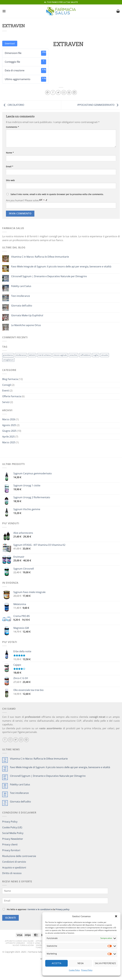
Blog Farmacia (10, 379)
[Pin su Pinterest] (69, 92)
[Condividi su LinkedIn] (74, 92)
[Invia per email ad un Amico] (63, 92)
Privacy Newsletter (12, 838)
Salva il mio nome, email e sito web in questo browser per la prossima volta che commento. (57, 194)
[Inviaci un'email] (21, 739)
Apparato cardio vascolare (19, 941)
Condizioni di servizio (14, 861)
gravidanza (8, 355)
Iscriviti (10, 917)
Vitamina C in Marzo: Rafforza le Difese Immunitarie (40, 256)
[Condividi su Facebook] (52, 92)
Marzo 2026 (8, 419)
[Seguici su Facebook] (5, 739)
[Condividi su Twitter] (58, 92)
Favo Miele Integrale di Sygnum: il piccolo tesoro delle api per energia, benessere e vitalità (61, 266)
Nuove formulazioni (23, 945)
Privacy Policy (86, 970)
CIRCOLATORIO (15, 105)
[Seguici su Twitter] (15, 739)
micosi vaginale (60, 355)
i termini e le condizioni (39, 909)
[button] (116, 916)
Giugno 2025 (9, 430)
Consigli (6, 385)
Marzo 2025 (8, 442)
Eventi (5, 390)
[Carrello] (118, 11)
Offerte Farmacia (11, 396)
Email (9, 166)
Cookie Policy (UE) (12, 827)
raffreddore (85, 355)
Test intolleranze (20, 296)
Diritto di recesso (12, 873)
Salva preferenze (105, 963)
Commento (12, 127)
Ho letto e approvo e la (37, 909)
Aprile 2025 (8, 436)
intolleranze (21, 355)
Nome (10, 152)
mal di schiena (44, 355)
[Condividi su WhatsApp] (47, 92)
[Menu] (4, 11)
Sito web (10, 180)
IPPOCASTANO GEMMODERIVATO (96, 105)
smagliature (8, 359)
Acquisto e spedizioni (14, 867)
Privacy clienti (10, 844)
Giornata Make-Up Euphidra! (27, 315)
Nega (81, 963)
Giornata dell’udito (21, 305)
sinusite (104, 355)
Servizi (6, 402)
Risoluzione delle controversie (19, 856)
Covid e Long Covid (37, 943)
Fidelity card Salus (21, 286)
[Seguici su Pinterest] (26, 739)
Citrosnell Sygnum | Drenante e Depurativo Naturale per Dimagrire (49, 276)
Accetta (56, 963)
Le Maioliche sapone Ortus (26, 325)
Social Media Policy (12, 833)
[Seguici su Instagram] (10, 739)
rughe (95, 355)
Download (10, 43)
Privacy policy (62, 909)
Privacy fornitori (11, 850)
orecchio (73, 355)
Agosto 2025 (9, 425)
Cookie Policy (74, 970)
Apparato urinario (15, 943)
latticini (32, 355)
